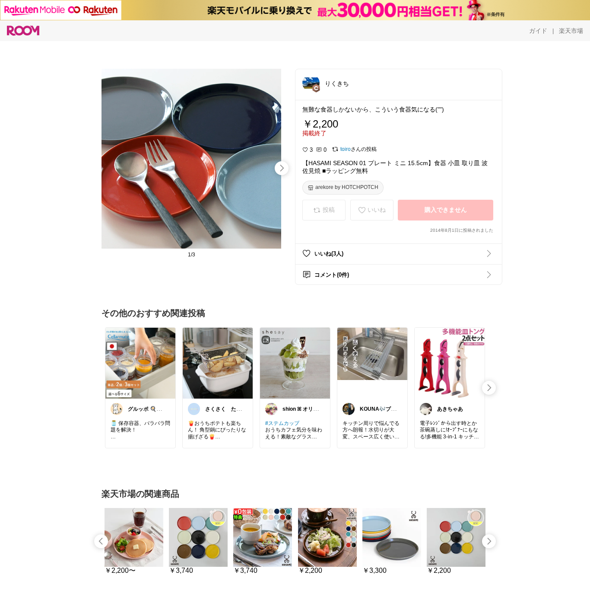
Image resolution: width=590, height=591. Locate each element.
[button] (311, 83)
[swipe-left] (101, 541)
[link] (140, 363)
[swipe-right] (282, 168)
